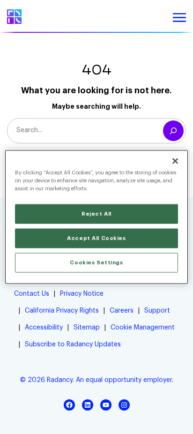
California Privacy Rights (62, 310)
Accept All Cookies (96, 238)
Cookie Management (143, 327)
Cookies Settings (96, 262)
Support (157, 310)
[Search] (173, 130)
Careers (122, 310)
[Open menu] (179, 17)
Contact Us (31, 294)
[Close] (175, 161)
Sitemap (87, 327)
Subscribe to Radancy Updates (73, 344)
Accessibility (44, 327)
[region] (96, 217)
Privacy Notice (82, 294)
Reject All (96, 214)
